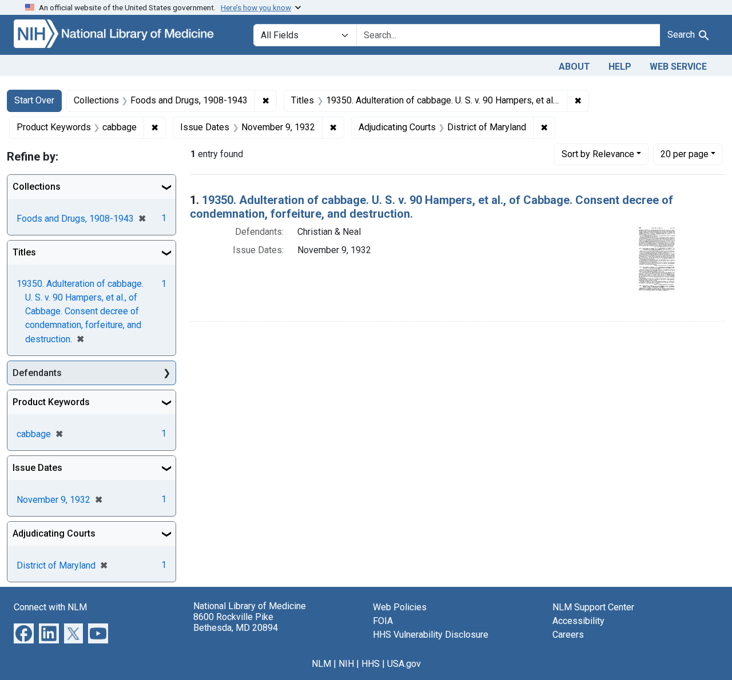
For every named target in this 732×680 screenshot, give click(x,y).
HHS (370, 663)
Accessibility (578, 620)
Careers (568, 634)
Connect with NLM (50, 607)
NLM (321, 663)
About (574, 66)
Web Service (678, 66)
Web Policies (400, 607)
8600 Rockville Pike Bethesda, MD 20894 (235, 622)
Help (619, 66)
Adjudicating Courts (54, 533)
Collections (37, 186)
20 (685, 153)
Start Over (34, 100)
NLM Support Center (593, 607)
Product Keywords (51, 402)
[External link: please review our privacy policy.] (24, 632)
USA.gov (404, 663)
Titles (24, 252)
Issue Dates (37, 467)
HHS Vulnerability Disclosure (430, 634)
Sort (598, 154)
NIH (346, 663)
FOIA (383, 620)
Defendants (37, 372)
